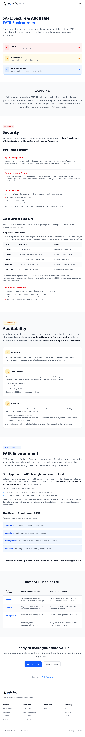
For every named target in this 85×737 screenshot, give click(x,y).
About (67, 708)
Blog (46, 708)
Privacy (67, 716)
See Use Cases (52, 664)
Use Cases (27, 708)
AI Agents (27, 716)
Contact (68, 712)
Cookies (79, 730)
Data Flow (27, 719)
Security (6, 716)
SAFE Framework (29, 712)
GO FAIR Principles (46, 677)
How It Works (7, 708)
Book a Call (31, 664)
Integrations (7, 712)
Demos (5, 719)
